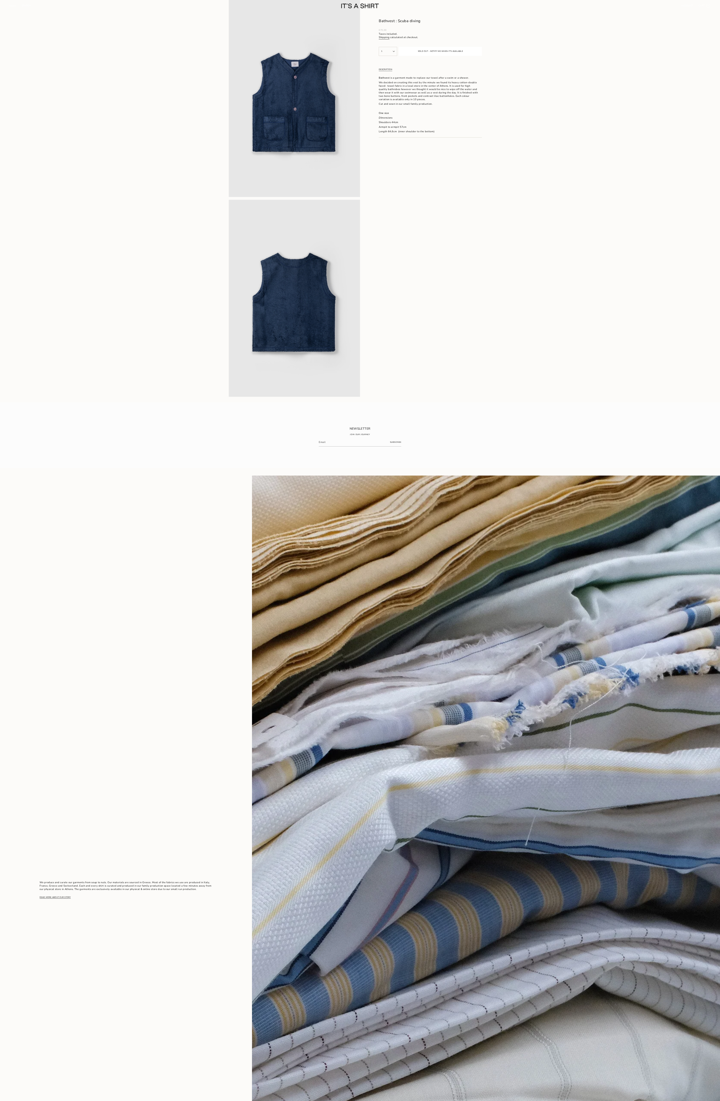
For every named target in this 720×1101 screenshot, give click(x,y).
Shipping (384, 37)
